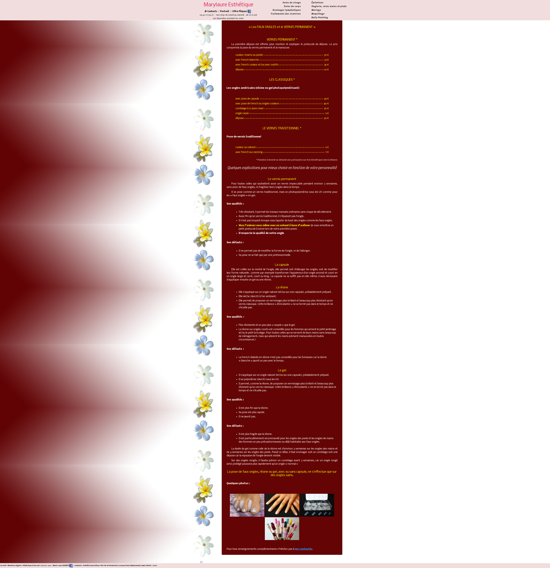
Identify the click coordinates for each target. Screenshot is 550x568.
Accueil (3, 565)
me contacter (303, 549)
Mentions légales (14, 565)
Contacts (78, 565)
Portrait (224, 11)
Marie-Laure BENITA (61, 565)
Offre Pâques (239, 11)
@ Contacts (211, 11)
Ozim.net (36, 565)
